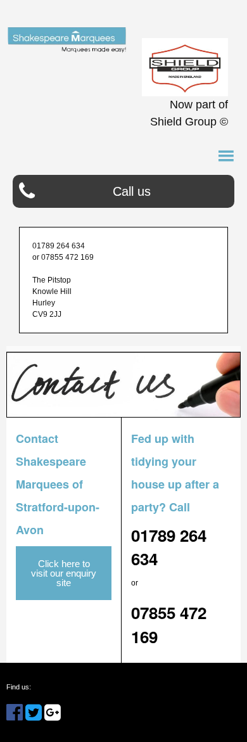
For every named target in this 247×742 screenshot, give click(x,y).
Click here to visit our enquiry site (63, 573)
